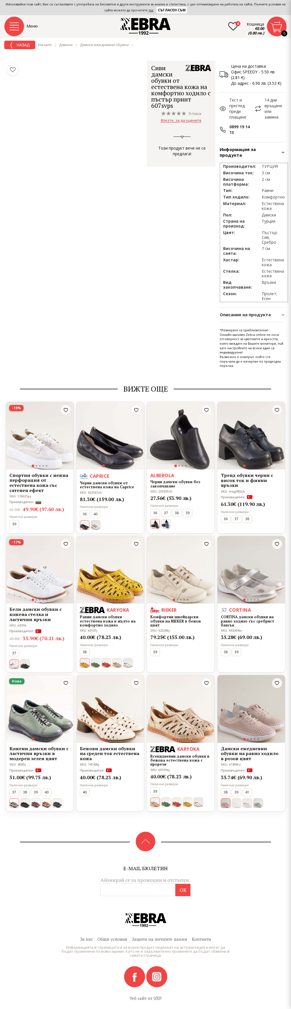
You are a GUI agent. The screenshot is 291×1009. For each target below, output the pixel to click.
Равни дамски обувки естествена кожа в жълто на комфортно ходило (108, 621)
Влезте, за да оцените (181, 120)
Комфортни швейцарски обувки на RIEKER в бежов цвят (175, 621)
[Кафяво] (46, 803)
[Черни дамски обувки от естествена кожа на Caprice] (110, 436)
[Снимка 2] (36, 466)
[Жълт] (187, 802)
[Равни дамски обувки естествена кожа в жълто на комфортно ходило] (110, 570)
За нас (86, 939)
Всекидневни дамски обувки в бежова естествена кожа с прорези (179, 760)
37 (166, 512)
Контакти (201, 939)
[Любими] (12, 69)
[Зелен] (95, 663)
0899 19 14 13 (239, 129)
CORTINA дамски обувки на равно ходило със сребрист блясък (247, 621)
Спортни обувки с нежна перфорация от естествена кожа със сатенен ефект (38, 483)
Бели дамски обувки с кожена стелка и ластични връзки (35, 614)
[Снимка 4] (43, 466)
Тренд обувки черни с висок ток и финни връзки (247, 480)
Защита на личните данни (159, 939)
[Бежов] (117, 663)
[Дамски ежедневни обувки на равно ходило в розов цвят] (251, 709)
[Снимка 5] (46, 466)
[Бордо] (36, 803)
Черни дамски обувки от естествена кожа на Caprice (107, 485)
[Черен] (25, 664)
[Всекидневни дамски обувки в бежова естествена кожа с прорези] (181, 709)
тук (151, 10)
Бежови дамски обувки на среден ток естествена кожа (109, 753)
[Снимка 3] (40, 466)
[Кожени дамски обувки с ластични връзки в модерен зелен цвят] (40, 709)
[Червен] (106, 663)
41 (247, 792)
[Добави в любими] (66, 410)
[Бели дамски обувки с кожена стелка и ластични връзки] (40, 570)
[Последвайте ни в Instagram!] (156, 976)
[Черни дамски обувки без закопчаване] (181, 436)
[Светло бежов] (95, 525)
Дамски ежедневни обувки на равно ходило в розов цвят (249, 753)
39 (14, 524)
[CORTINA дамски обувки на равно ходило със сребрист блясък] (251, 570)
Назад (22, 44)
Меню (32, 26)
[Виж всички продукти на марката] (198, 68)
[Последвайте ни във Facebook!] (135, 976)
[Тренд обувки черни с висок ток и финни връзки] (251, 436)
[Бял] (128, 663)
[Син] (166, 524)
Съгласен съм (172, 10)
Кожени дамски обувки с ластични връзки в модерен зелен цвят (38, 753)
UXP (157, 998)
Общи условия (112, 939)
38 (177, 512)
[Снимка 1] (33, 465)
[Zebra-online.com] (145, 26)
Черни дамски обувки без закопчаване (175, 484)
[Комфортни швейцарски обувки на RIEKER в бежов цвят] (181, 570)
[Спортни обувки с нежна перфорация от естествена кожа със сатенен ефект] (40, 436)
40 (95, 514)
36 (85, 514)
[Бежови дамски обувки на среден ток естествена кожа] (110, 709)
